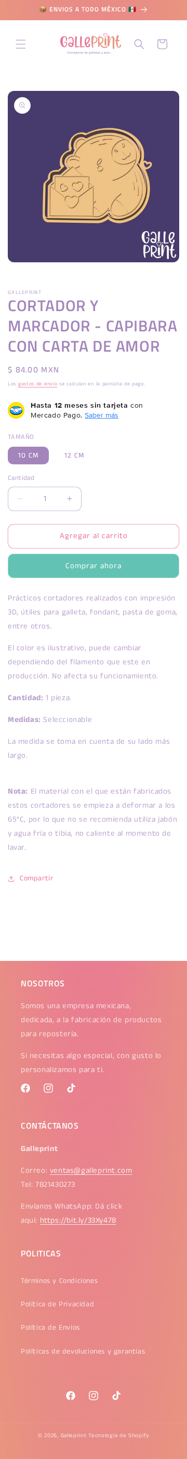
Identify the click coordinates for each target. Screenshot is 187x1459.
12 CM (74, 455)
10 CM (28, 455)
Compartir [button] (36, 878)
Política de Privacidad (57, 1304)
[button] (20, 44)
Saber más (101, 415)
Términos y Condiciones (59, 1281)
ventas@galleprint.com (91, 1170)
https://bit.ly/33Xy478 (78, 1220)
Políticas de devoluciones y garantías (83, 1351)
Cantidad (21, 478)
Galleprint (74, 1435)
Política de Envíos (50, 1327)
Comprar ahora (93, 565)
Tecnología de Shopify (118, 1435)
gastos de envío (38, 383)
